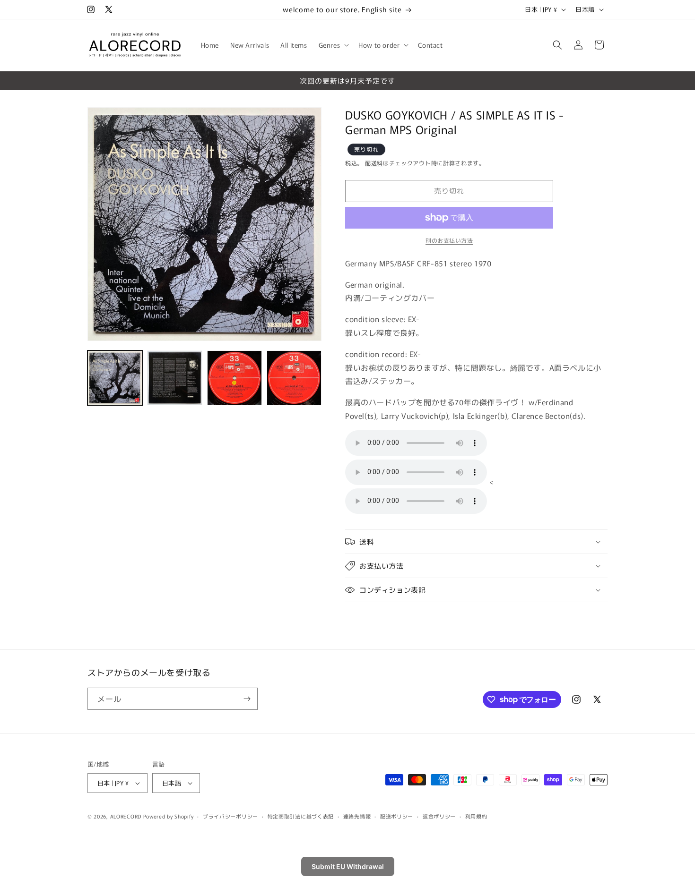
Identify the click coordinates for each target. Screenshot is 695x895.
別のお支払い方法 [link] (449, 240)
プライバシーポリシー (230, 816)
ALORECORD (125, 816)
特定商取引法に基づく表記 (301, 816)
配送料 (374, 163)
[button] (333, 45)
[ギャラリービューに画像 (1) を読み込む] (114, 377)
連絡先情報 (357, 816)
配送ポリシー (396, 816)
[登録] (246, 699)
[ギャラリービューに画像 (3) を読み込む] (234, 377)
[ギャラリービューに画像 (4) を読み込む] (294, 377)
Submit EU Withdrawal (348, 866)
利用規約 (476, 816)
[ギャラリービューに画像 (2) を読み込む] (174, 377)
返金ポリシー (439, 816)
